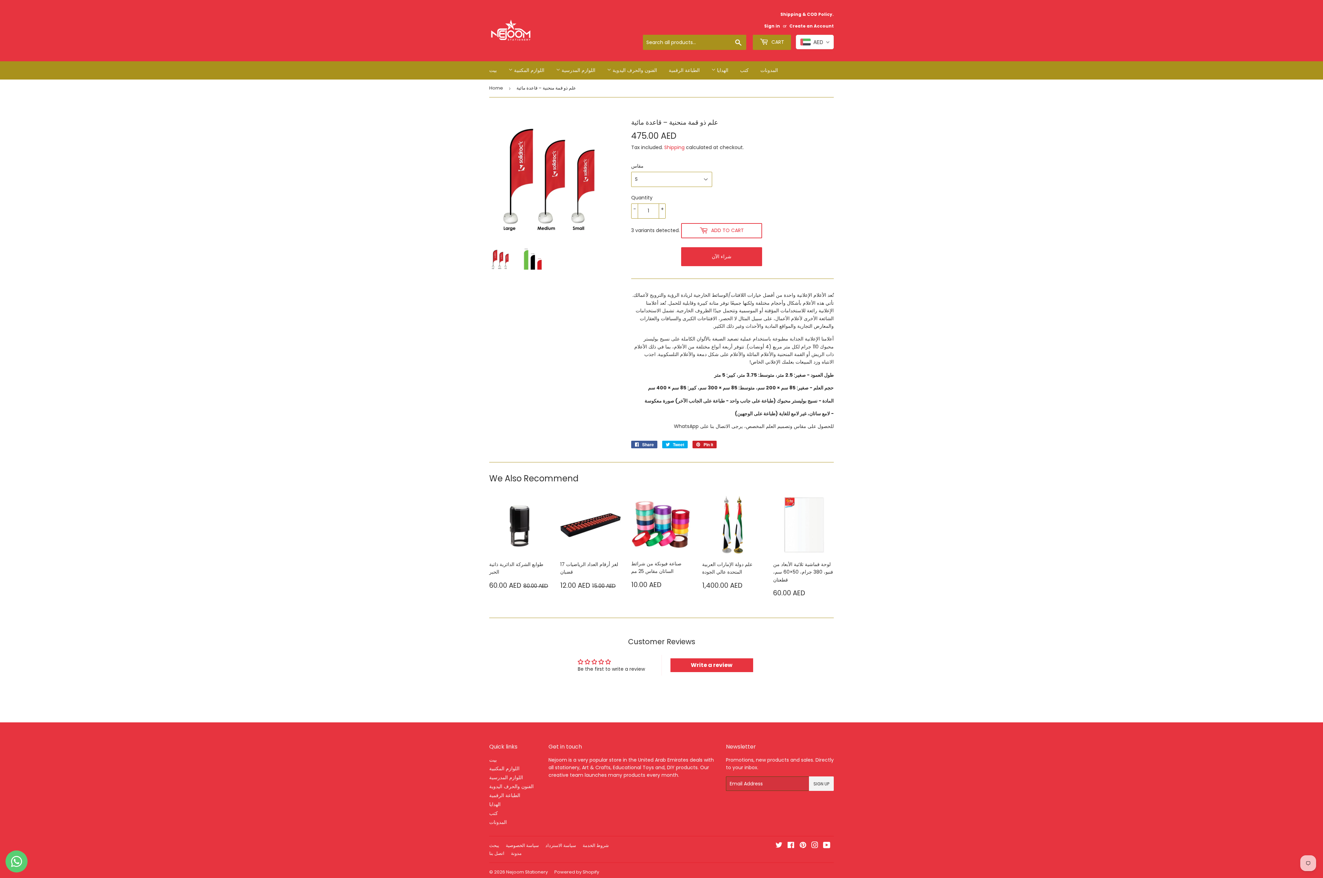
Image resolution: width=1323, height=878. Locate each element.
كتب (744, 70)
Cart (777, 42)
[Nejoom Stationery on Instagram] (814, 846)
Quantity (642, 197)
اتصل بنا (496, 853)
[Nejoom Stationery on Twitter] (779, 846)
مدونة (516, 853)
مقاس (637, 166)
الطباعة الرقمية (684, 70)
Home (496, 88)
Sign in (772, 26)
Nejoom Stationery (527, 872)
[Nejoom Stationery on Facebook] (790, 846)
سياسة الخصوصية (522, 845)
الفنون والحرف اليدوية (634, 70)
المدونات (769, 70)
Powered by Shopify (576, 872)
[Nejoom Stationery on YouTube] (826, 846)
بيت (493, 70)
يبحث (494, 845)
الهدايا (722, 70)
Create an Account (811, 26)
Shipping (674, 147)
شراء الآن (721, 256)
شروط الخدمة (596, 845)
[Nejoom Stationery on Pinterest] (803, 846)
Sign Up (821, 784)
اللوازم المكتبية (528, 70)
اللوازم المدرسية (577, 70)
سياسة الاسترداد (560, 845)
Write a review (711, 665)
